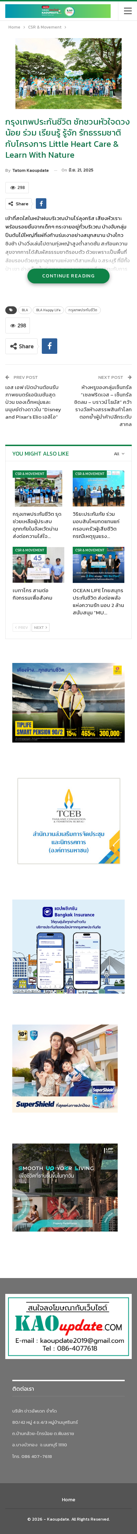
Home (68, 1499)
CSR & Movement (29, 473)
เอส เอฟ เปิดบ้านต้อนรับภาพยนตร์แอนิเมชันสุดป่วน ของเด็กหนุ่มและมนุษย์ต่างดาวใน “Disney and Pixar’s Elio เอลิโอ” (33, 402)
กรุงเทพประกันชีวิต (82, 310)
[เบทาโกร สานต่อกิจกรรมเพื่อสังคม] (38, 565)
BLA (25, 310)
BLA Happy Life (48, 310)
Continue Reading (68, 276)
